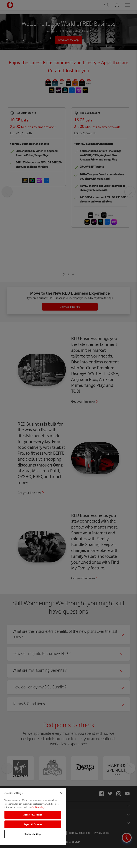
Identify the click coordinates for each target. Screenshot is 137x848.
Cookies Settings (32, 834)
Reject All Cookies (33, 824)
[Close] (61, 793)
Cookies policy (38, 807)
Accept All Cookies (33, 814)
